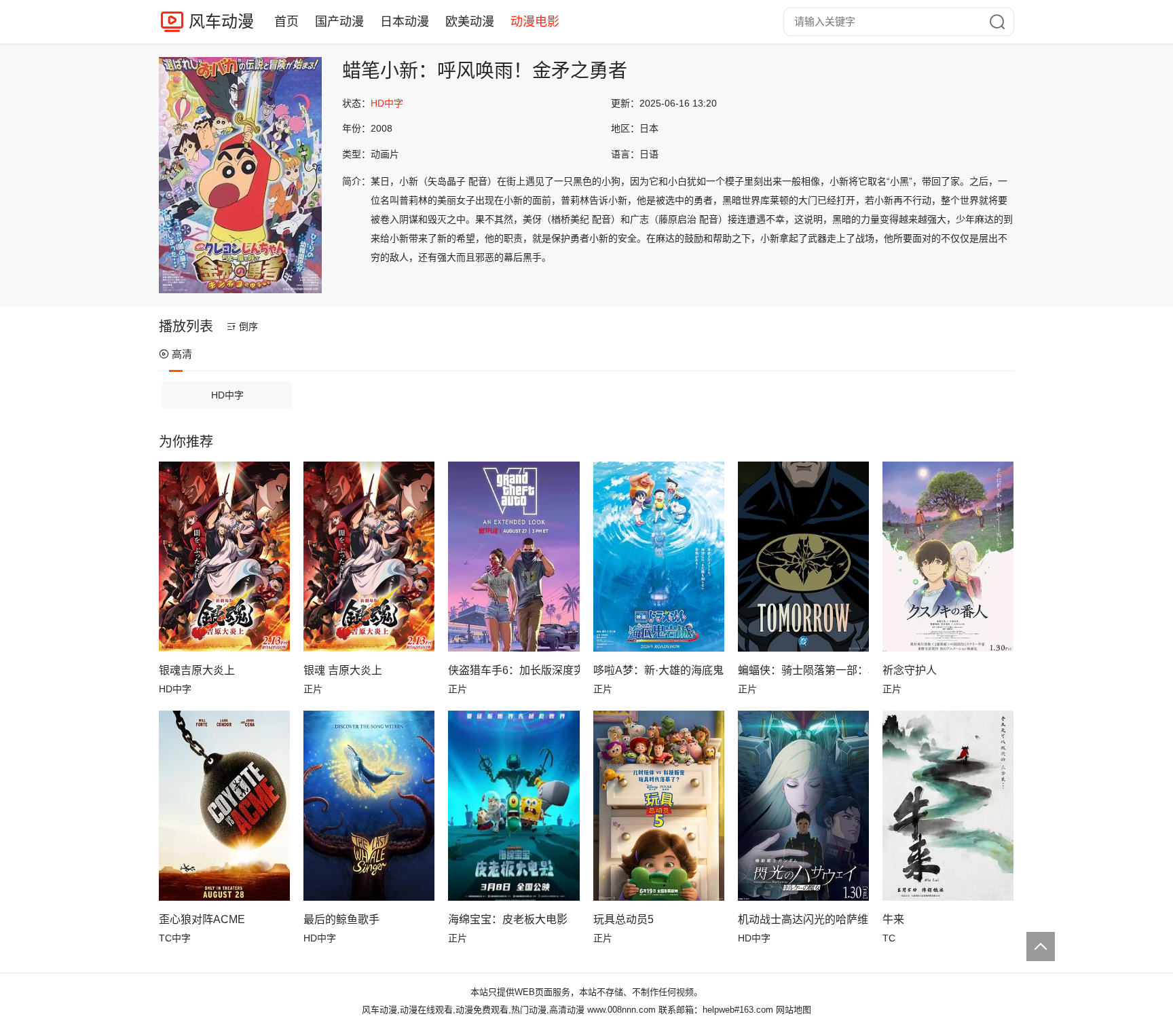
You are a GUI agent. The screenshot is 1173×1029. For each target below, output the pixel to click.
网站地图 (793, 1010)
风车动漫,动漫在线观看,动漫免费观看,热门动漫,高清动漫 (473, 1010)
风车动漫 (221, 21)
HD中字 (227, 395)
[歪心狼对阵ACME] (224, 806)
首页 (286, 22)
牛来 (893, 919)
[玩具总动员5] (658, 806)
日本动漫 (404, 22)
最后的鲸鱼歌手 (341, 919)
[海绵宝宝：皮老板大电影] (513, 806)
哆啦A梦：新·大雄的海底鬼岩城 (658, 670)
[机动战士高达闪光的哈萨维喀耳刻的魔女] (803, 806)
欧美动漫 (469, 22)
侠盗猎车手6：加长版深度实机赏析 (513, 670)
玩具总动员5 (623, 919)
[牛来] (947, 806)
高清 (182, 354)
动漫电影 (534, 22)
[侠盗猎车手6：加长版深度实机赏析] (513, 557)
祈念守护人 (909, 670)
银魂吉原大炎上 (197, 670)
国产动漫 (339, 22)
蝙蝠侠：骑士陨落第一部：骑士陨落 (803, 670)
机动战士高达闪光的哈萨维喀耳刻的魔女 (803, 919)
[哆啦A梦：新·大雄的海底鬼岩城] (658, 557)
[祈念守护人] (947, 557)
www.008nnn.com (621, 1010)
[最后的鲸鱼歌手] (368, 806)
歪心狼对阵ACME (202, 919)
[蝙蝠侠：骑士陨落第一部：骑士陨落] (803, 557)
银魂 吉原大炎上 (342, 670)
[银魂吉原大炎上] (224, 557)
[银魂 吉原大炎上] (368, 557)
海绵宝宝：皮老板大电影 (507, 919)
